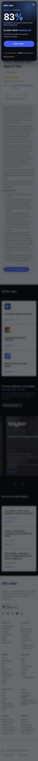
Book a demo (19, 44)
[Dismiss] (33, 4)
